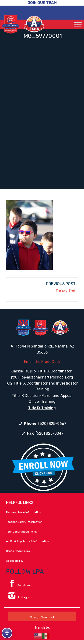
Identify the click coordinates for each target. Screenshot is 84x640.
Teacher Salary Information (24, 521)
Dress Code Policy (18, 551)
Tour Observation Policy (22, 531)
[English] (38, 635)
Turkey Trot (66, 291)
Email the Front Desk (42, 361)
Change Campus (41, 617)
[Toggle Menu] (78, 24)
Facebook (24, 585)
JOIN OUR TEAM (42, 2)
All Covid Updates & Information (27, 541)
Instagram (25, 597)
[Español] (46, 635)
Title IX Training (42, 408)
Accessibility (14, 560)
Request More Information (23, 512)
